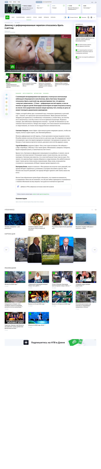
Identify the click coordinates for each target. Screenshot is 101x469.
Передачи (46, 17)
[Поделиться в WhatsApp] (6, 106)
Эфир (13, 17)
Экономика (83, 17)
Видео (40, 17)
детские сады (38, 93)
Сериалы (53, 17)
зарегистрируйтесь (44, 194)
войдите (35, 194)
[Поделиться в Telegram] (6, 95)
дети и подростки (28, 93)
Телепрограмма (20, 17)
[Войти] (91, 17)
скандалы (46, 93)
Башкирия (18, 93)
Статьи (35, 17)
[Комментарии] (6, 114)
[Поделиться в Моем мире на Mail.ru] (6, 109)
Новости (28, 17)
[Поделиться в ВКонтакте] (6, 98)
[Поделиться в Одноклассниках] (6, 102)
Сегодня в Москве (74, 17)
